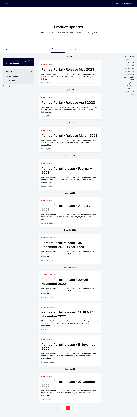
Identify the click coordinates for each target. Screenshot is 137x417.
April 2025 (130, 88)
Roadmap (72, 49)
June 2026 (130, 62)
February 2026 (129, 68)
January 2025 (129, 91)
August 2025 (129, 80)
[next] (75, 408)
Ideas (83, 49)
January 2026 (129, 71)
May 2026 (130, 65)
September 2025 (128, 77)
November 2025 (128, 74)
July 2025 (130, 83)
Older (132, 94)
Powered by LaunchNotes (10, 86)
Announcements (58, 49)
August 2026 (129, 59)
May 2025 (130, 86)
